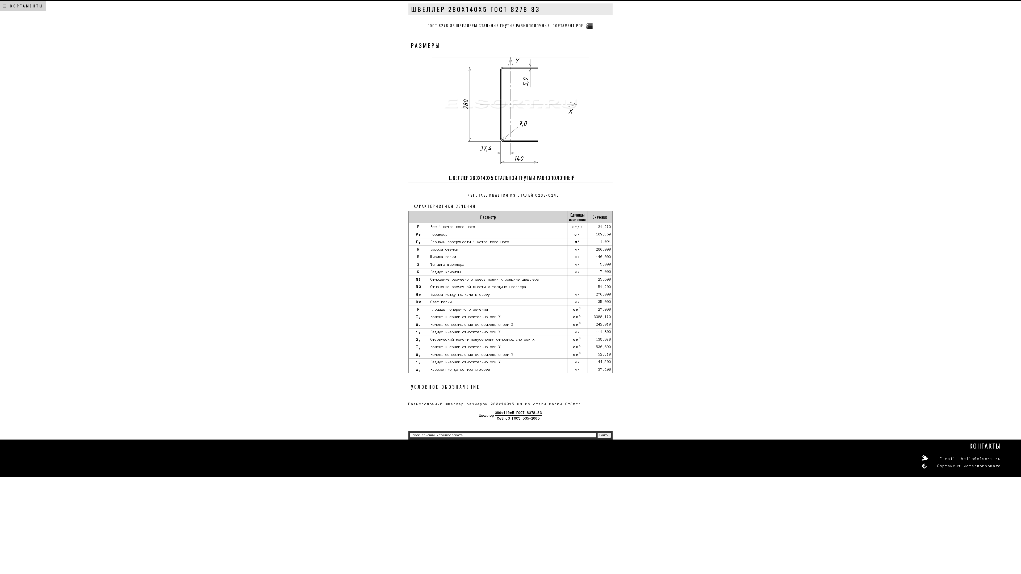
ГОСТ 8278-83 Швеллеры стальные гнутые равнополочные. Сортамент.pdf (505, 25)
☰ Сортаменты (23, 6)
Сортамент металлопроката (969, 466)
